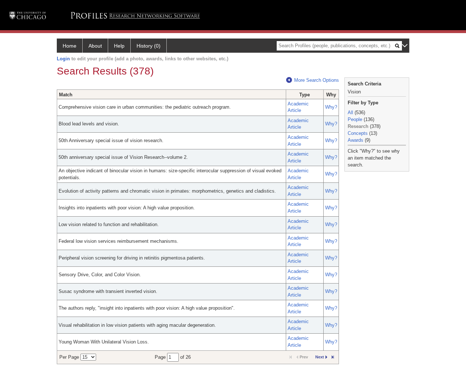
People (355, 119)
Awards (355, 140)
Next (319, 357)
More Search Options (316, 80)
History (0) (149, 46)
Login (63, 58)
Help (119, 46)
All (350, 112)
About (95, 46)
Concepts (358, 133)
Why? (331, 107)
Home (69, 46)
